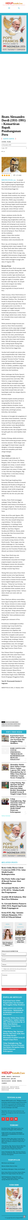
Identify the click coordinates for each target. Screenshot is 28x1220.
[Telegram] (13, 154)
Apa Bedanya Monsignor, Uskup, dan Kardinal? (13, 1169)
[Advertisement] (14, 71)
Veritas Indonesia (6, 815)
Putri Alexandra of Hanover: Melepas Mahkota (7, 944)
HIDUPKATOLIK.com (9, 180)
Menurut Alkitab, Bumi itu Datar (9, 1166)
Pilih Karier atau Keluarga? (8, 1163)
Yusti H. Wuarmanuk (14, 725)
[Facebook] (3, 154)
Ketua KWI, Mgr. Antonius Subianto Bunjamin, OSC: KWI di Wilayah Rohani (12, 915)
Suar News (5, 1055)
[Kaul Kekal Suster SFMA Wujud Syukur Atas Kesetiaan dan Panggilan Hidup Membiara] (5, 738)
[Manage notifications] (24, 1216)
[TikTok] (11, 1119)
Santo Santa (8, 138)
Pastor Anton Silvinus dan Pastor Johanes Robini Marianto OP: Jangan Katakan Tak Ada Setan (13, 1173)
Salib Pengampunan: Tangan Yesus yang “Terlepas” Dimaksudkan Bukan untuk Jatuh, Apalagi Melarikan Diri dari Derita (13, 1178)
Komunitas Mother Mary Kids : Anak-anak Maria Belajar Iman (20, 940)
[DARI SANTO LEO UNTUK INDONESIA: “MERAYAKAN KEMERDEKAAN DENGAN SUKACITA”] (5, 750)
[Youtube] (16, 1119)
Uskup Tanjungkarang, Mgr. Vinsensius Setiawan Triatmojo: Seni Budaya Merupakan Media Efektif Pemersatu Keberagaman (18, 805)
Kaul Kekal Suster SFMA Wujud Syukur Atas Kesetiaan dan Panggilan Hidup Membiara (18, 739)
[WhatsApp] (10, 154)
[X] (6, 154)
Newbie (9, 141)
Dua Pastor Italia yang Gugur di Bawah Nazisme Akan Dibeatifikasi (13, 881)
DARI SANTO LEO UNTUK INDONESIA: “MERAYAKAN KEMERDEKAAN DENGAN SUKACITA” (17, 753)
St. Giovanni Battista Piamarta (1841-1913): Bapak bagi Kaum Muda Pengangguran (14, 906)
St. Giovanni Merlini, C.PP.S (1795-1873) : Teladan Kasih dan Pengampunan (13, 890)
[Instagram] (7, 1119)
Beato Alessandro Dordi (12, 722)
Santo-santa (5, 725)
